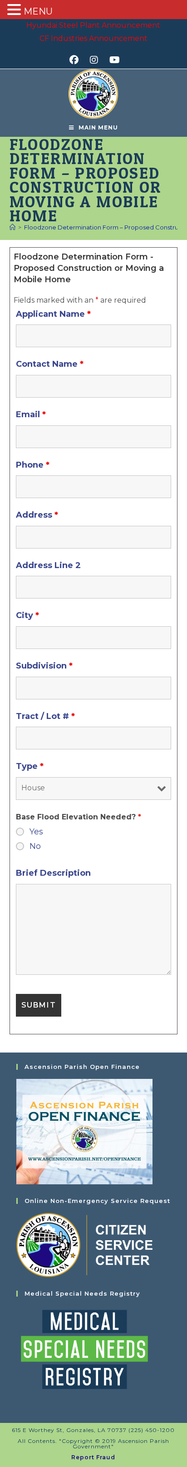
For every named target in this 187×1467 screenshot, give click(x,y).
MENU (38, 11)
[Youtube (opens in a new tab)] (113, 60)
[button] (15, 10)
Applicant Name (53, 314)
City (27, 615)
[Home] (12, 227)
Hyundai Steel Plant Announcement (93, 25)
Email (31, 414)
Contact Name (50, 364)
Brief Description (53, 873)
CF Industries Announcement (93, 38)
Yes (36, 831)
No (35, 846)
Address (37, 515)
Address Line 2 (48, 565)
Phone (32, 465)
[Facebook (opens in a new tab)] (77, 60)
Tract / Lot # (45, 716)
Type (30, 766)
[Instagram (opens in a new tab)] (97, 60)
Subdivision (44, 666)
